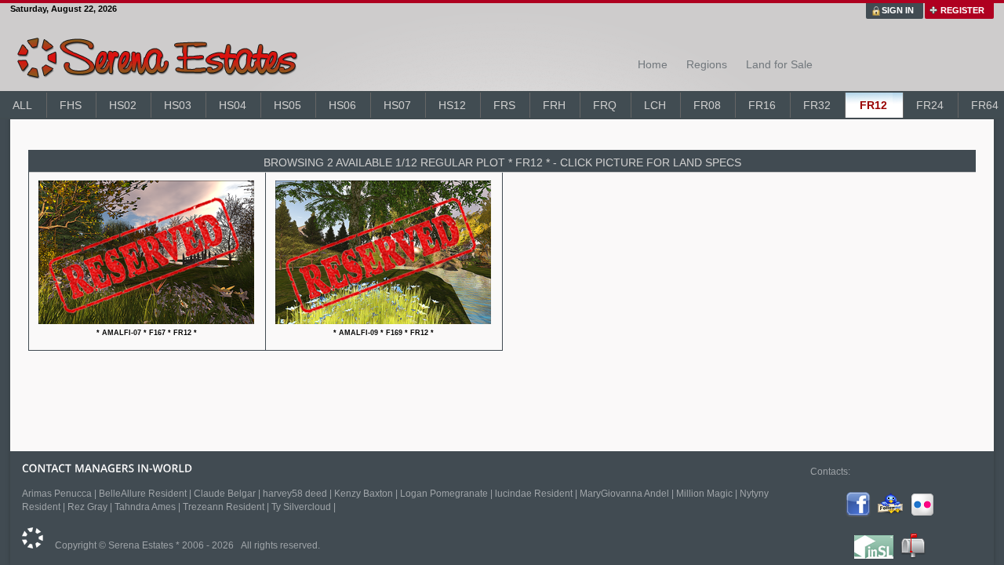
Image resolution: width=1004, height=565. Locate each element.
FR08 (707, 105)
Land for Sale (779, 64)
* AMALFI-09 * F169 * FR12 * (383, 333)
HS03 (177, 105)
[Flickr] (922, 513)
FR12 (873, 105)
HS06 (342, 105)
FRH (554, 105)
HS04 (232, 105)
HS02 (122, 105)
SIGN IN (898, 10)
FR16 (762, 105)
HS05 (287, 105)
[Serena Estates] (32, 545)
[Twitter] (890, 513)
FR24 (930, 105)
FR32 (817, 105)
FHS (71, 105)
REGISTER (962, 10)
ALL (22, 105)
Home (653, 64)
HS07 (397, 105)
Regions (706, 64)
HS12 (452, 105)
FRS (504, 105)
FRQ (605, 105)
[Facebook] (858, 513)
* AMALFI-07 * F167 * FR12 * (146, 333)
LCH (655, 105)
